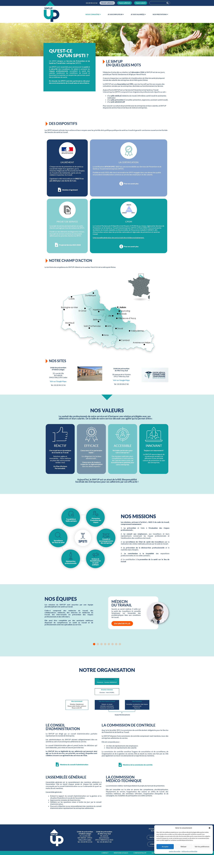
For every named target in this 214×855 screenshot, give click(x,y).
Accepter (165, 847)
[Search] (167, 3)
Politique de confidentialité (189, 851)
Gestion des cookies (174, 851)
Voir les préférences (202, 847)
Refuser (183, 847)
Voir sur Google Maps (58, 381)
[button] (209, 828)
